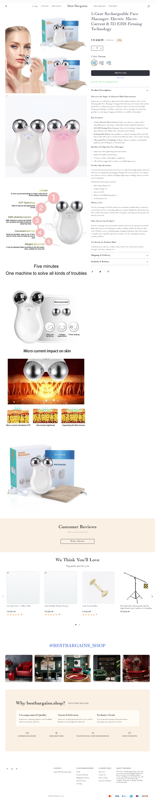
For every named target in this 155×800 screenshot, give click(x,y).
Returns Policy (81, 781)
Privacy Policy (103, 778)
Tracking (79, 784)
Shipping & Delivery (82, 778)
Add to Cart (120, 73)
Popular (45, 6)
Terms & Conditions (105, 781)
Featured (113, 6)
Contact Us (102, 775)
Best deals (56, 6)
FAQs (78, 772)
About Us (102, 772)
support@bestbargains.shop (62, 772)
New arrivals (100, 6)
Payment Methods (82, 775)
